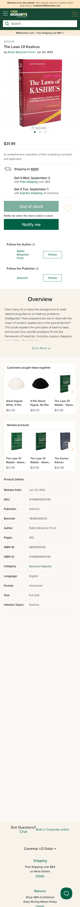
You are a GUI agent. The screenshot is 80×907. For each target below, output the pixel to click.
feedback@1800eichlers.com (46, 5)
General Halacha (40, 566)
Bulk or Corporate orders (52, 829)
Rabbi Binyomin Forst (21, 52)
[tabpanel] (40, 93)
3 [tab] (45, 133)
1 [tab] (34, 133)
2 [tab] (40, 133)
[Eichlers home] (18, 14)
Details (40, 876)
